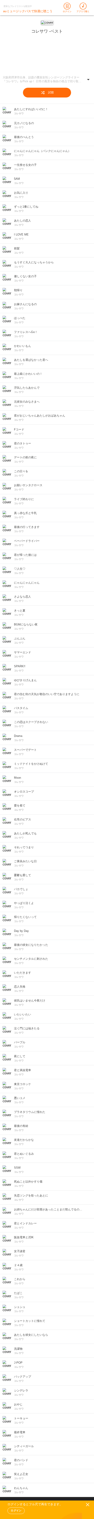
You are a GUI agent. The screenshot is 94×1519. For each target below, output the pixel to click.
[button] (47, 80)
